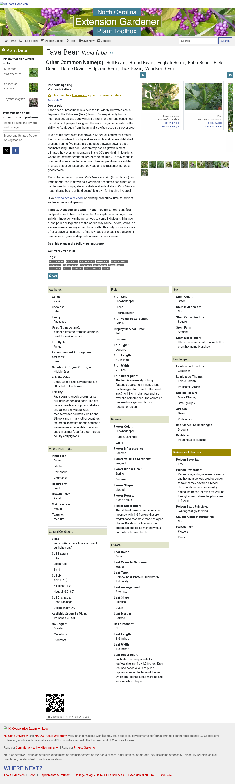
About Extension (14, 775)
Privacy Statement (85, 747)
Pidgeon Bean (102, 68)
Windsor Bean (159, 68)
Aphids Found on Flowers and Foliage (20, 125)
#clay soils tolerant (119, 261)
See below (55, 99)
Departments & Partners (55, 775)
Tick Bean (131, 68)
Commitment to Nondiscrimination (37, 747)
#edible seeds (55, 265)
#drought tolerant (56, 261)
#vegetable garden (116, 265)
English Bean (170, 62)
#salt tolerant (71, 261)
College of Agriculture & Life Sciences (99, 775)
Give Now (88, 41)
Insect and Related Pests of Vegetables (20, 138)
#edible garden (103, 261)
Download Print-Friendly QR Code (69, 716)
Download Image (170, 126)
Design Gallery (54, 41)
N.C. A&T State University (51, 736)
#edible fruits (85, 265)
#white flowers (100, 265)
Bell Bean (115, 62)
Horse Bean (72, 68)
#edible (106, 268)
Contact (105, 41)
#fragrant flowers (87, 261)
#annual (66, 268)
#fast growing (54, 268)
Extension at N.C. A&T (142, 775)
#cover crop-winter (92, 268)
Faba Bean (199, 62)
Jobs (32, 775)
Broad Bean (141, 62)
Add (54, 275)
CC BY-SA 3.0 (172, 123)
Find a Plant (30, 41)
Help (72, 41)
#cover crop (77, 268)
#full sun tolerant (71, 265)
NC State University (16, 736)
